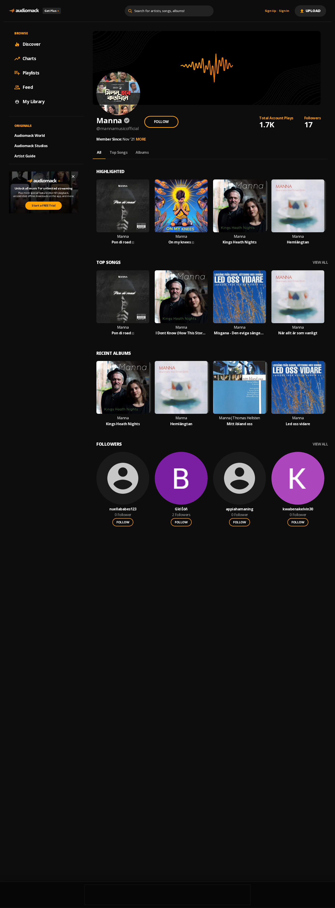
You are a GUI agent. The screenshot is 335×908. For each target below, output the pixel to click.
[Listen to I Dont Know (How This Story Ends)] (181, 296)
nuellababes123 (122, 509)
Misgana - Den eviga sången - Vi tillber (239, 333)
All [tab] (99, 152)
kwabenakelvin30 (298, 509)
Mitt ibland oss (240, 424)
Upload (313, 10)
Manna (123, 236)
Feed (28, 87)
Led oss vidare (298, 424)
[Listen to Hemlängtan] (297, 205)
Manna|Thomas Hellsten (239, 418)
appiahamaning (239, 509)
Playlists (31, 73)
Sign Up (270, 11)
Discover (31, 44)
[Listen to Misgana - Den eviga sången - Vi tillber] (239, 296)
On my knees (179, 242)
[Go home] (24, 11)
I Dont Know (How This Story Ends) (181, 333)
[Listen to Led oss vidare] (297, 387)
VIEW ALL (320, 262)
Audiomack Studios (31, 145)
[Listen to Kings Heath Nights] (239, 205)
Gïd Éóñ (181, 509)
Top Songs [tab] (119, 152)
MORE (141, 139)
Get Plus (51, 11)
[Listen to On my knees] (181, 205)
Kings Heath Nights (239, 242)
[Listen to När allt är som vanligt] (297, 296)
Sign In (284, 11)
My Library (33, 102)
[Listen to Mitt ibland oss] (239, 387)
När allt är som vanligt (297, 333)
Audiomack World (29, 135)
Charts (29, 58)
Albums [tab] (142, 152)
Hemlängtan (298, 242)
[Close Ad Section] (73, 176)
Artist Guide (24, 156)
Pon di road (121, 242)
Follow (161, 121)
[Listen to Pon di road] (122, 205)
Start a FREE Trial (43, 205)
